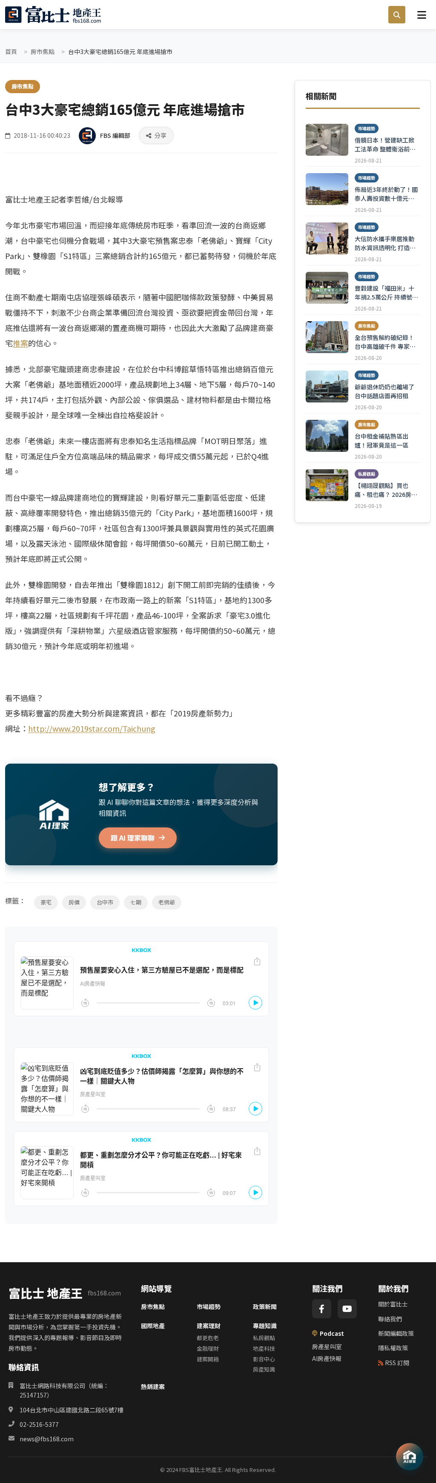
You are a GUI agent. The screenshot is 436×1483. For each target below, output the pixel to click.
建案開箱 (208, 1359)
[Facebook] (321, 1308)
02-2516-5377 (39, 1424)
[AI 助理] (409, 1456)
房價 (74, 902)
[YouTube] (347, 1308)
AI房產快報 (326, 1358)
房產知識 (264, 1369)
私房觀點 (264, 1338)
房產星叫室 (327, 1346)
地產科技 (264, 1348)
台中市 (105, 902)
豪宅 (46, 902)
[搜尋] (396, 15)
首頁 (11, 51)
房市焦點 (42, 51)
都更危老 (208, 1338)
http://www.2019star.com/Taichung (91, 728)
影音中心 (264, 1359)
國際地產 (153, 1325)
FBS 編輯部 (115, 135)
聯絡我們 (390, 1319)
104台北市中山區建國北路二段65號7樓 (71, 1410)
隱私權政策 (393, 1347)
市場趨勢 (209, 1306)
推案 (20, 342)
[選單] (421, 14)
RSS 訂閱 (397, 1362)
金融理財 (208, 1348)
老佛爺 (166, 902)
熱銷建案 (153, 1386)
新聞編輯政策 (396, 1333)
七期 (135, 902)
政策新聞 (265, 1306)
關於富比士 (393, 1304)
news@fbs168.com (47, 1439)
